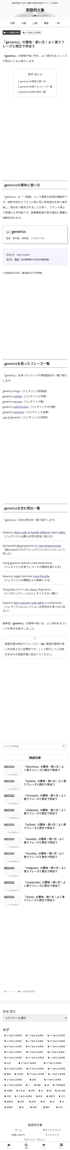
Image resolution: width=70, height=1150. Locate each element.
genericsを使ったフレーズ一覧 (36, 86)
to (29, 532)
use (5, 417)
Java (40, 546)
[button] (63, 746)
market (17, 396)
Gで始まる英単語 (33, 32)
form (34, 589)
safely (61, 532)
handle (35, 532)
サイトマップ (52, 1134)
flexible (44, 576)
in (36, 546)
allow (17, 532)
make (17, 576)
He (4, 546)
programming (52, 546)
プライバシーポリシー (35, 1139)
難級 (16, 259)
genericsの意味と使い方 (33, 81)
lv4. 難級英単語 (13, 32)
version (17, 401)
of (8, 417)
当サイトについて (52, 1129)
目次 (30, 74)
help (16, 603)
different (45, 532)
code (24, 532)
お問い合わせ (18, 1134)
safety (40, 603)
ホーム (18, 1129)
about (20, 546)
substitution (21, 407)
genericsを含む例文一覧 (33, 91)
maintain (25, 603)
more (36, 576)
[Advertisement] (35, 137)
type (34, 603)
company (18, 412)
